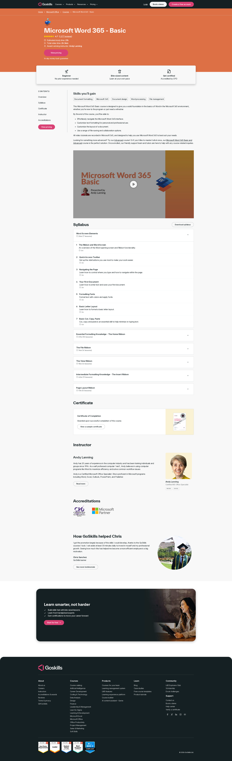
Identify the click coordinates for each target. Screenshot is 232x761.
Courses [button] (58, 4)
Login (146, 4)
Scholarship (170, 688)
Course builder (108, 698)
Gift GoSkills (42, 704)
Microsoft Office (52, 12)
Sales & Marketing (77, 728)
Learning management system (113, 688)
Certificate (42, 108)
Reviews (41, 698)
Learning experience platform (113, 694)
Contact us (170, 700)
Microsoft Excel (76, 716)
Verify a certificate (173, 710)
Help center (170, 706)
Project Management (78, 725)
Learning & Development (79, 713)
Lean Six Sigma (76, 710)
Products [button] (70, 4)
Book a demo (158, 4)
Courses (66, 12)
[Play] (133, 184)
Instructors (42, 691)
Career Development (78, 691)
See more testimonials (85, 567)
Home (40, 12)
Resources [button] (81, 4)
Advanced (118, 140)
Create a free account (181, 4)
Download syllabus (183, 225)
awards (54, 694)
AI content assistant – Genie (112, 701)
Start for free (52, 623)
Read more (80, 484)
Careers (41, 688)
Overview (42, 97)
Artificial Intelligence (77, 688)
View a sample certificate (91, 427)
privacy (48, 701)
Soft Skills (74, 731)
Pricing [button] (93, 4)
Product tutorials (140, 694)
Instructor (42, 114)
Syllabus (41, 103)
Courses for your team (111, 685)
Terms (40, 701)
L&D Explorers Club (173, 685)
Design (73, 701)
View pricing (56, 53)
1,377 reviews (65, 36)
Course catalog (76, 685)
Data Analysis (75, 698)
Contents (44, 91)
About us (41, 685)
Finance (73, 704)
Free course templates (143, 691)
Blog (135, 685)
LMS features (107, 691)
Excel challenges (172, 691)
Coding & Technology (78, 694)
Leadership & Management (80, 707)
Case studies (139, 688)
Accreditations (44, 120)
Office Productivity (77, 722)
